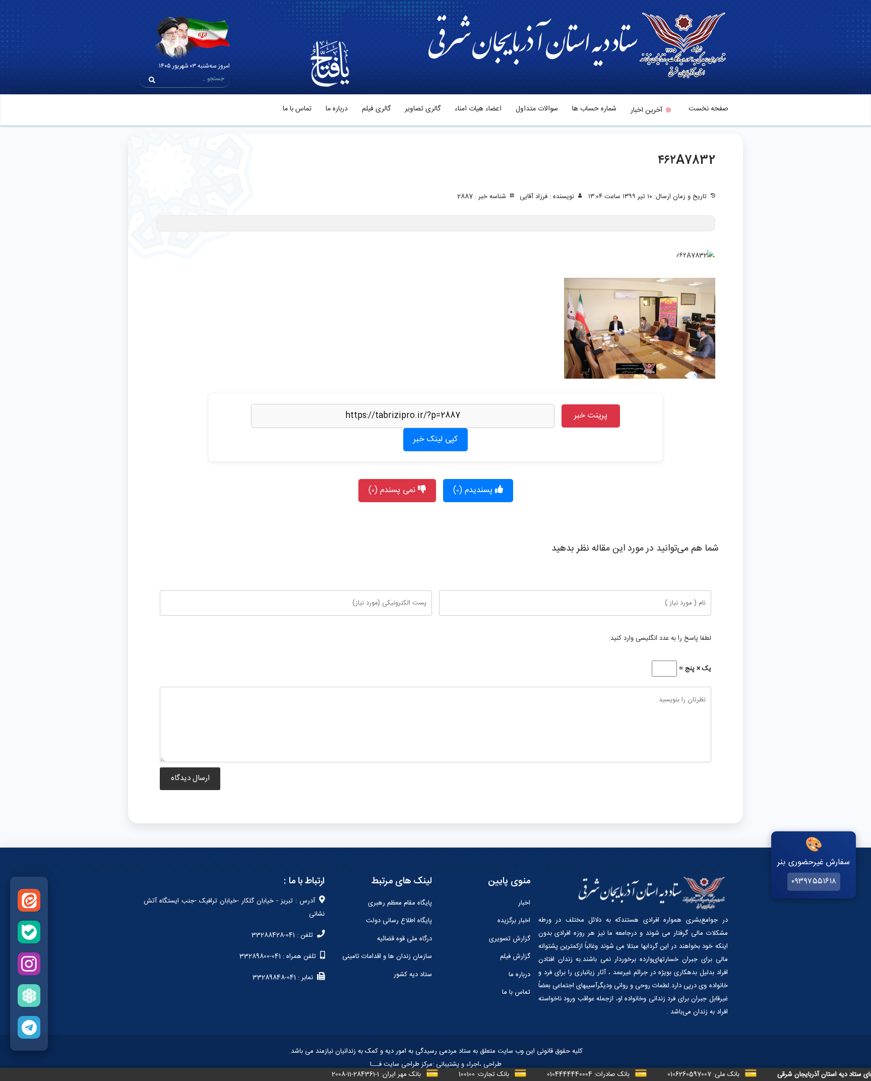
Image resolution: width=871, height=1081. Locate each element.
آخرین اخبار (646, 110)
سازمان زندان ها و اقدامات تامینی (387, 956)
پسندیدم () (474, 490)
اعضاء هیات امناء (478, 109)
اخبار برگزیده (513, 920)
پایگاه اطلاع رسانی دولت (399, 920)
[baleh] (29, 932)
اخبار (524, 903)
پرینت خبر (590, 416)
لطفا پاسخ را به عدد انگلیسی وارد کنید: (660, 638)
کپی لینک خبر (435, 439)
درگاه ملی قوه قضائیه (404, 938)
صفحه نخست (708, 109)
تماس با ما (297, 109)
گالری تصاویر (423, 109)
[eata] (29, 900)
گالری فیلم (376, 109)
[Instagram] (29, 963)
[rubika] (29, 995)
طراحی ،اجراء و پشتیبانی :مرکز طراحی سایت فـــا (436, 1064)
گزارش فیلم (515, 956)
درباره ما (337, 109)
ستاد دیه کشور (413, 974)
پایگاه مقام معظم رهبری (400, 903)
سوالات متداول (537, 109)
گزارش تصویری (509, 938)
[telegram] (29, 1027)
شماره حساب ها (594, 109)
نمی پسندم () (393, 490)
